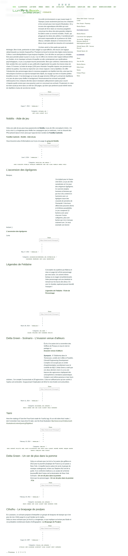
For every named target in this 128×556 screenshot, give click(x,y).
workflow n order (105, 6)
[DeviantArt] (62, 4)
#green (29, 407)
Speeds (41, 6)
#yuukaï (47, 450)
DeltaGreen (38, 405)
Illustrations (22, 6)
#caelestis (20, 164)
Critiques (41, 111)
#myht (53, 547)
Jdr (45, 111)
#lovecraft (38, 547)
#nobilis (55, 164)
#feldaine (35, 332)
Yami (9, 413)
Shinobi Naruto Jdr (82, 51)
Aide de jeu (39, 162)
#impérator (39, 164)
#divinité (12, 448)
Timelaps (42, 446)
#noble (60, 164)
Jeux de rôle (80, 61)
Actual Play (60, 6)
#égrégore (36, 259)
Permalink (35, 106)
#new (45, 503)
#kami (42, 448)
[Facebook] (74, 4)
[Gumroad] (59, 4)
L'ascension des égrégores (21, 169)
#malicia (50, 332)
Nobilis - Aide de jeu (17, 118)
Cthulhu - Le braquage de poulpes (25, 509)
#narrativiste (50, 259)
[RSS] (56, 4)
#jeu (47, 164)
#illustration (33, 448)
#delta (25, 407)
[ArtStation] (66, 4)
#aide (15, 164)
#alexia (30, 332)
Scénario (47, 405)
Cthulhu (38, 545)
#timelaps (38, 450)
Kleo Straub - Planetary (83, 23)
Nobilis (47, 162)
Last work (33, 6)
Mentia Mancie (70, 6)
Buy (115, 6)
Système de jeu (51, 257)
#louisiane (31, 547)
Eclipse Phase (81, 73)
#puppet (61, 448)
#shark (71, 448)
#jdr (33, 113)
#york (55, 503)
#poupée (56, 448)
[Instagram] (69, 4)
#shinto (33, 450)
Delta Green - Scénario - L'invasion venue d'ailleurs (35, 338)
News (14, 6)
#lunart (42, 113)
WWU (89, 6)
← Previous (10, 552)
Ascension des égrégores (37, 257)
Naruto (79, 70)
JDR (53, 6)
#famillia (26, 164)
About (95, 6)
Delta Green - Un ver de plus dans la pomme (31, 455)
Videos (47, 6)
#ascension (29, 259)
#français (32, 164)
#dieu (8, 448)
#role (64, 164)
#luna (37, 113)
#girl (23, 448)
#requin (66, 448)
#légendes (44, 332)
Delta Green (80, 67)
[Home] (27, 12)
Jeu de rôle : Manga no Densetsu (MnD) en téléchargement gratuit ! (83, 41)
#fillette (18, 448)
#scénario (54, 407)
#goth (26, 448)
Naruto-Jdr (81, 6)
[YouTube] (72, 4)
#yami (43, 450)
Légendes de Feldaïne (19, 264)
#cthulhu (21, 547)
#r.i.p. (46, 113)
